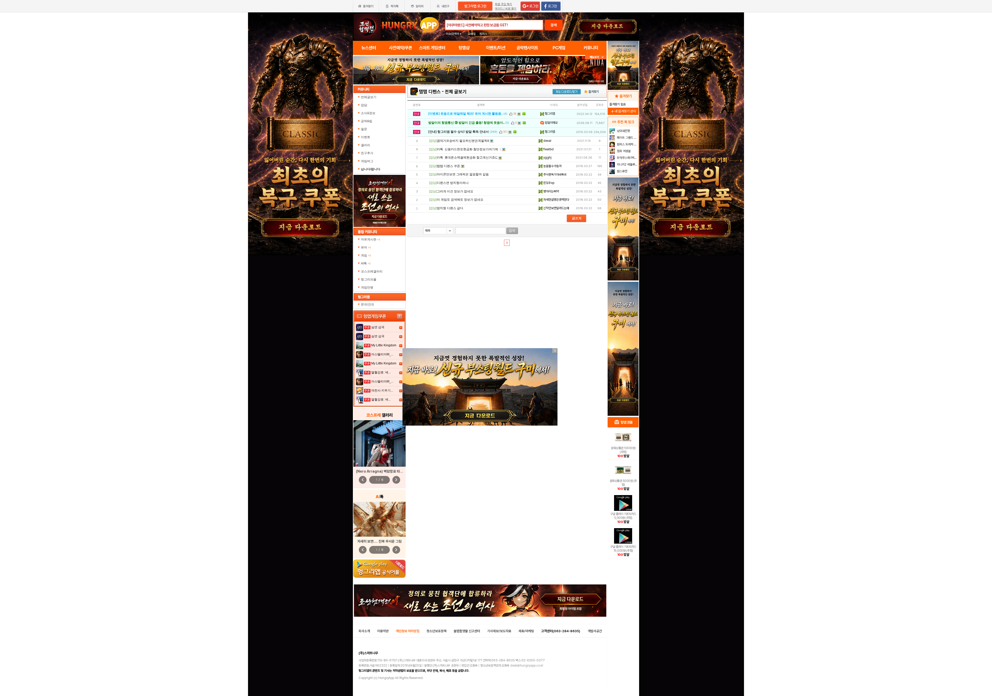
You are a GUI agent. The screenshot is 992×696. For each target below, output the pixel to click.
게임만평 (367, 287)
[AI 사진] (379, 519)
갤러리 (365, 145)
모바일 (472, 34)
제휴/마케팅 (526, 631)
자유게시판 (370, 239)
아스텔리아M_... (382, 354)
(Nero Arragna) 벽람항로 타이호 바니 (384, 471)
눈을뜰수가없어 (551, 166)
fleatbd (548, 149)
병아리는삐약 (550, 191)
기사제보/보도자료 (499, 631)
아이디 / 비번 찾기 (505, 8)
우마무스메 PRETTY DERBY (627, 158)
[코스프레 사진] (379, 443)
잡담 (364, 105)
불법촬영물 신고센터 (467, 631)
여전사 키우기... (382, 390)
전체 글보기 (456, 91)
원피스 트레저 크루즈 (627, 144)
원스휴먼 (621, 171)
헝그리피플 (368, 279)
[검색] (512, 231)
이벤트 (365, 137)
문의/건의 (367, 304)
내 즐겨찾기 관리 (623, 111)
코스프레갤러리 (372, 271)
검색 (554, 25)
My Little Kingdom (383, 345)
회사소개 (364, 631)
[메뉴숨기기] (596, 57)
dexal (546, 141)
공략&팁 (366, 121)
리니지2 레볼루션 (627, 164)
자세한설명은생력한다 (555, 199)
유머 (366, 247)
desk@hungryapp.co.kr (526, 665)
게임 (366, 255)
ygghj (547, 157)
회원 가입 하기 (503, 4)
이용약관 (383, 631)
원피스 (483, 34)
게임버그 (367, 161)
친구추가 (367, 153)
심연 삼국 (377, 327)
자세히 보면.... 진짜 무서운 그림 (379, 541)
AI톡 (366, 263)
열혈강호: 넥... (381, 372)
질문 (364, 129)
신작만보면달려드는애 (555, 208)
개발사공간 (595, 631)
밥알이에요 (551, 122)
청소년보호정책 (436, 631)
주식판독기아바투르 (554, 174)
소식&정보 (368, 113)
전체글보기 (368, 97)
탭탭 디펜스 (430, 91)
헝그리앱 (549, 113)
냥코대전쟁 (623, 131)
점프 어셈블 (623, 151)
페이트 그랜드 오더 (627, 137)
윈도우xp (548, 183)
